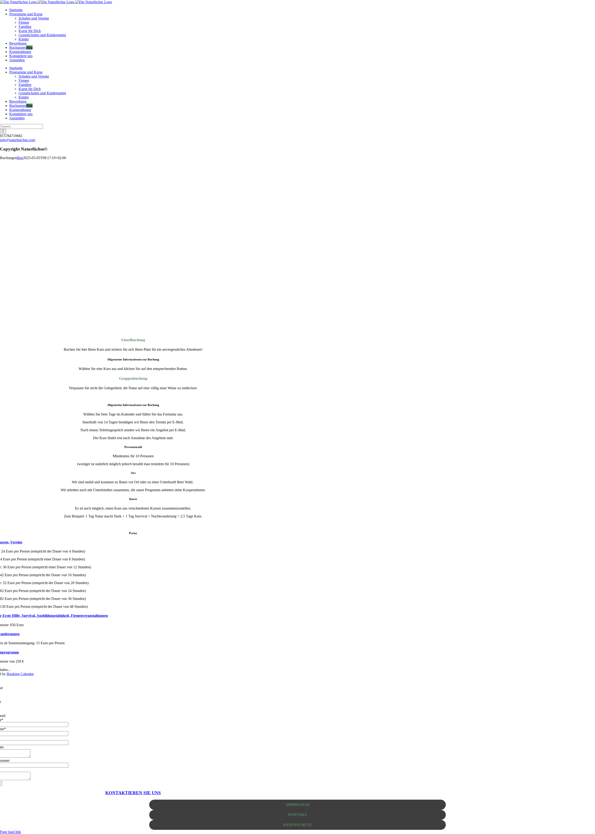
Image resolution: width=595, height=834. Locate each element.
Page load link (10, 832)
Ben (20, 158)
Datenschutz (297, 825)
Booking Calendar (20, 674)
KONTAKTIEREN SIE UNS (133, 792)
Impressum (297, 805)
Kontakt (297, 815)
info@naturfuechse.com (17, 140)
